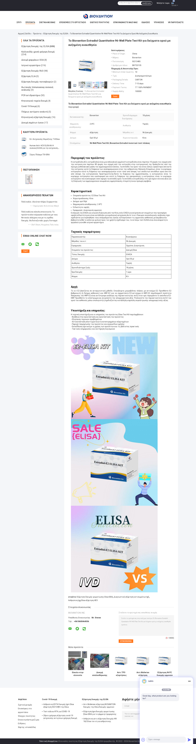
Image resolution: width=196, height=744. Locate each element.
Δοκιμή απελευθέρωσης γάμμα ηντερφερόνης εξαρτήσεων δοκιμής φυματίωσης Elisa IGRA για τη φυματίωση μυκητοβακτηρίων (99, 673)
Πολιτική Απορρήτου (48, 741)
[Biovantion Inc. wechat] (38, 244)
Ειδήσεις (146, 22)
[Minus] (189, 681)
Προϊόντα (30, 22)
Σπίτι (19, 22)
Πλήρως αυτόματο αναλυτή (34, 111)
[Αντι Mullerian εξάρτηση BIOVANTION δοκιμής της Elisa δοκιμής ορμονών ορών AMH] (142, 660)
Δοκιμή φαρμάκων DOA (32, 60)
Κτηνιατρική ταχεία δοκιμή (34, 101)
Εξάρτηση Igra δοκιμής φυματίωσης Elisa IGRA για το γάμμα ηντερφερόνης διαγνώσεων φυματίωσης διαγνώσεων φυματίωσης (100, 713)
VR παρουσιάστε (175, 22)
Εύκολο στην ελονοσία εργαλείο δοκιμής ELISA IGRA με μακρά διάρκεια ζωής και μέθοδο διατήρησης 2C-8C (78, 673)
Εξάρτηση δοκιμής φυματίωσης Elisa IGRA (95, 597)
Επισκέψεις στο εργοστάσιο (72, 22)
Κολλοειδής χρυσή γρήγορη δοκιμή (38, 52)
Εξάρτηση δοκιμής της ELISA (55, 34)
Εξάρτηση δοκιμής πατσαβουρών (37, 81)
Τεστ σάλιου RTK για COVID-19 (56, 711)
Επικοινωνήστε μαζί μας (125, 22)
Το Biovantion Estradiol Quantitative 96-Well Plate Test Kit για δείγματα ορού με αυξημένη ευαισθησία (86, 94)
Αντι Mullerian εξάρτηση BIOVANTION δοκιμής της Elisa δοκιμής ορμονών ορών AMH (143, 673)
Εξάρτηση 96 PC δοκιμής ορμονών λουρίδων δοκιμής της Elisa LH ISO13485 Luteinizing (165, 673)
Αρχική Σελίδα (24, 34)
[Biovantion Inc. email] (24, 244)
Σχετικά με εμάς (47, 22)
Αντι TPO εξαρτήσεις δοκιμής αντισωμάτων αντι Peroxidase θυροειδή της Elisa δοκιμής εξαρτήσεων (121, 673)
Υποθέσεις (159, 22)
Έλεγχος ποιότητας (99, 22)
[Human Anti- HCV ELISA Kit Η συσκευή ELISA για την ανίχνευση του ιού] (24, 147)
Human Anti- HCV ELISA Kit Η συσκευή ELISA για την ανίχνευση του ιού (44, 148)
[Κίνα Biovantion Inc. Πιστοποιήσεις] (29, 179)
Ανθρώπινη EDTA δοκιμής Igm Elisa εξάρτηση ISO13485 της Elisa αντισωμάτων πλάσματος (58, 706)
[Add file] (143, 740)
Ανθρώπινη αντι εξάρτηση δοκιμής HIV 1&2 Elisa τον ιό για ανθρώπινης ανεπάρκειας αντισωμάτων (100, 720)
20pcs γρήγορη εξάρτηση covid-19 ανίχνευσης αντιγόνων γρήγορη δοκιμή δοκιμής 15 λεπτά (60, 717)
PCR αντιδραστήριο (30, 95)
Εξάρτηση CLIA (28, 76)
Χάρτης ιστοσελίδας (27, 727)
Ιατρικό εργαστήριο (30, 65)
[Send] (189, 740)
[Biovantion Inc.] (98, 16)
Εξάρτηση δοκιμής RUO (32, 71)
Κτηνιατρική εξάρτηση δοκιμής (36, 117)
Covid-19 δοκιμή (29, 106)
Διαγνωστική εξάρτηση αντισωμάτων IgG (131, 597)
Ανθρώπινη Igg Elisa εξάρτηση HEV (83, 600)
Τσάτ (115, 96)
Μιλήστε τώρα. (163, 3)
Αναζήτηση (146, 3)
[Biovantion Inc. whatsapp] (31, 244)
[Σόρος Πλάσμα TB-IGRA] (24, 154)
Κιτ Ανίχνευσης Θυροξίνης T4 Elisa (45, 139)
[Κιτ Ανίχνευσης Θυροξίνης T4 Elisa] (24, 139)
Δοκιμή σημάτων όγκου (32, 122)
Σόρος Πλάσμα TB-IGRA (40, 155)
